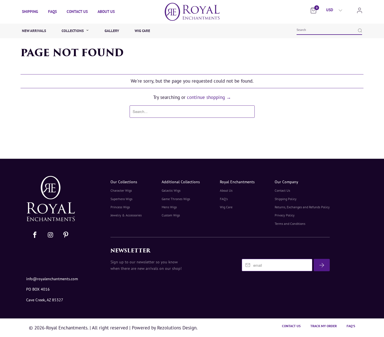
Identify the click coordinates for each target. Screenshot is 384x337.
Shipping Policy (286, 199)
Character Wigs (121, 190)
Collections (73, 30)
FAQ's (224, 199)
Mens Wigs (169, 207)
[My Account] (359, 11)
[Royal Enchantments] (192, 12)
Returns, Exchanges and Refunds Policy (302, 207)
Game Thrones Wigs (176, 199)
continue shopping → (209, 97)
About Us (106, 11)
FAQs (52, 11)
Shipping (30, 11)
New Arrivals (34, 30)
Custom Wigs (171, 215)
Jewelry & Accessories (126, 215)
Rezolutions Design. (177, 328)
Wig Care (142, 30)
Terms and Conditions (290, 223)
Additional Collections (181, 181)
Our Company (286, 181)
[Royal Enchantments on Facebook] (35, 235)
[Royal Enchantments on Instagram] (51, 235)
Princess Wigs (120, 207)
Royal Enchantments (237, 181)
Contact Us (77, 11)
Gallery (112, 30)
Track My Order (323, 326)
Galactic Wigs (171, 190)
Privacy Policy (285, 215)
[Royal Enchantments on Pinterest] (66, 235)
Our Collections (123, 181)
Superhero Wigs (121, 199)
